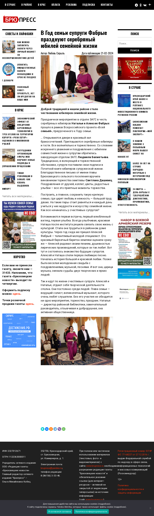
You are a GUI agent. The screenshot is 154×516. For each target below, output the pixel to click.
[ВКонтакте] (47, 429)
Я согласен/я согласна (59, 511)
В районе (26, 4)
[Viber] (59, 429)
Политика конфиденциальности (91, 511)
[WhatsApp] (63, 429)
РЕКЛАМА (71, 4)
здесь (16, 293)
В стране (10, 4)
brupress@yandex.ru (51, 468)
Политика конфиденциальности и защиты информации (131, 489)
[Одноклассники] (51, 429)
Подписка (88, 4)
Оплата (55, 4)
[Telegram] (55, 429)
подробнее (104, 504)
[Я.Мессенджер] (42, 429)
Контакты (107, 4)
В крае (42, 4)
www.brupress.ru (95, 466)
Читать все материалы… (18, 196)
